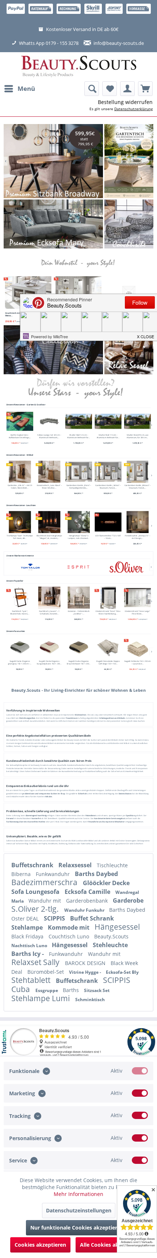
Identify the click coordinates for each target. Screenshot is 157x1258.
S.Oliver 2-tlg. (36, 909)
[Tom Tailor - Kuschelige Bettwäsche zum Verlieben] (128, 161)
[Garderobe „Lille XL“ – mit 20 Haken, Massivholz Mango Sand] (19, 472)
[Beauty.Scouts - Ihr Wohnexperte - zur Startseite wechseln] (78, 67)
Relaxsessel (75, 865)
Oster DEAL (25, 918)
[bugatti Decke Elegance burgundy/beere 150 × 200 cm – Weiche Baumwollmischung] (49, 648)
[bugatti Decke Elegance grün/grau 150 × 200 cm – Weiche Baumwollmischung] (19, 648)
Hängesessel (117, 927)
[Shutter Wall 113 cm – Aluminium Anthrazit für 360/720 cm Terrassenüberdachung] (108, 421)
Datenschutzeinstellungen (78, 1210)
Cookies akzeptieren (40, 1244)
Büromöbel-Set (46, 971)
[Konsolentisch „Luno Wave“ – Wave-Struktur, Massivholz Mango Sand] (49, 472)
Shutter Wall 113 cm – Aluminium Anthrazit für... (107, 436)
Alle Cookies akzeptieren (111, 1244)
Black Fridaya (28, 936)
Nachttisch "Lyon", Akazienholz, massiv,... (19, 612)
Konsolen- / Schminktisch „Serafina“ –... (78, 612)
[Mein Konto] (127, 88)
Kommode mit (69, 927)
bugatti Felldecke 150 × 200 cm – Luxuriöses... (137, 662)
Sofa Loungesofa (36, 892)
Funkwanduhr (53, 874)
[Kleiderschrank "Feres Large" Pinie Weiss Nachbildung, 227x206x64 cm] (137, 597)
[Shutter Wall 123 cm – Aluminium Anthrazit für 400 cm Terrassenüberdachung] (78, 421)
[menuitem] (19, 88)
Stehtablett (31, 980)
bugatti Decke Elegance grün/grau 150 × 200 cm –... (19, 662)
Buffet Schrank (92, 918)
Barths (71, 990)
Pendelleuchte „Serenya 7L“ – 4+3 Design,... (137, 536)
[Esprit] (78, 567)
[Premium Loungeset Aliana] (53, 224)
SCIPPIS (55, 918)
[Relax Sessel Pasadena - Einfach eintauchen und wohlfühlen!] (128, 349)
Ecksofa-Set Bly (122, 972)
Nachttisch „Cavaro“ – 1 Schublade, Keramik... (49, 612)
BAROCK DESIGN (86, 963)
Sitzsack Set (97, 990)
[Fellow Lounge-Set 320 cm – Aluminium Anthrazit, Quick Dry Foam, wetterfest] (49, 421)
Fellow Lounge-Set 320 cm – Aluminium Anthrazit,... (49, 436)
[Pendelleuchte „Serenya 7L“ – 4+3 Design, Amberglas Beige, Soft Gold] (137, 522)
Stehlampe (27, 927)
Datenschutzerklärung (133, 108)
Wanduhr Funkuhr (85, 910)
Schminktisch (90, 999)
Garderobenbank (87, 900)
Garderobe (128, 900)
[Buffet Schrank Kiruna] (53, 161)
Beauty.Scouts (111, 936)
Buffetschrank (33, 865)
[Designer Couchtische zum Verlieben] (128, 224)
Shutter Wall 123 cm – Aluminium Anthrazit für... (78, 436)
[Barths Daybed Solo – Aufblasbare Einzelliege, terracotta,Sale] (19, 421)
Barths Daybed (96, 874)
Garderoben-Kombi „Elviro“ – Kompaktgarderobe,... (78, 486)
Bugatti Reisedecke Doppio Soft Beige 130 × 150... (107, 662)
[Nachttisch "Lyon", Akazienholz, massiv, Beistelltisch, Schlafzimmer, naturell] (19, 597)
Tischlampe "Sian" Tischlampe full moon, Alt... (20, 536)
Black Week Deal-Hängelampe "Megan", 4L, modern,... (49, 536)
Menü (26, 88)
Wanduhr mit (45, 900)
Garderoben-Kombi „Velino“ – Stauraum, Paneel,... (107, 486)
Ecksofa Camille (88, 892)
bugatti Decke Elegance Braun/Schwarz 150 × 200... (78, 662)
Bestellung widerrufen (125, 102)
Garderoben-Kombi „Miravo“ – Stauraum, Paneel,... (137, 486)
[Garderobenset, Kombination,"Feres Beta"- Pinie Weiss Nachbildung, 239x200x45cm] (78, 292)
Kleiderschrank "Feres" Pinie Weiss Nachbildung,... (108, 612)
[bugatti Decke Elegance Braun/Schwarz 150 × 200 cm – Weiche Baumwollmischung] (78, 648)
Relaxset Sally (36, 962)
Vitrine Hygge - (85, 972)
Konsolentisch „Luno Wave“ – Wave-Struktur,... (49, 486)
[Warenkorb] (145, 88)
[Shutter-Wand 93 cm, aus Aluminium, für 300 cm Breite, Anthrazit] (137, 421)
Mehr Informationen (78, 1194)
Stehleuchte (110, 945)
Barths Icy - (28, 954)
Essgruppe (47, 990)
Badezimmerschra (45, 882)
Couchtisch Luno (70, 936)
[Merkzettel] (109, 88)
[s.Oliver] (126, 567)
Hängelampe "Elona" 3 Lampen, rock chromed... (78, 536)
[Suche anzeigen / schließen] (91, 88)
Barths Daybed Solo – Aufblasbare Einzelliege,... (19, 436)
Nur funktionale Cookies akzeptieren (76, 1227)
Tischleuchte (112, 865)
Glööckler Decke (106, 883)
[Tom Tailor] (30, 567)
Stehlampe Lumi (41, 998)
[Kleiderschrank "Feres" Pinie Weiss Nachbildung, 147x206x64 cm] (108, 597)
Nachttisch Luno (29, 945)
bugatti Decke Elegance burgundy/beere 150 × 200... (49, 662)
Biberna (21, 874)
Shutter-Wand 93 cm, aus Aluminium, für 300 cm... (137, 436)
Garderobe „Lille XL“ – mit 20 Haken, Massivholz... (19, 486)
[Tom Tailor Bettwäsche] (53, 349)
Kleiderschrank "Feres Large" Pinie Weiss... (137, 612)
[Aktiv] (140, 1070)
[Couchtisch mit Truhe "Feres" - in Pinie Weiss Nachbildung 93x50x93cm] (28, 292)
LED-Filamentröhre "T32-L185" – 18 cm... (108, 536)
